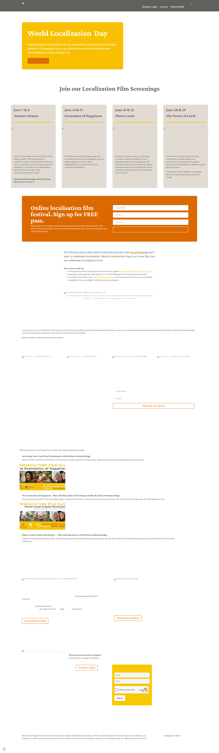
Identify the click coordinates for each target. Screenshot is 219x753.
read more (27, 541)
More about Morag (35, 620)
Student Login (149, 7)
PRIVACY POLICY (171, 738)
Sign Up (120, 698)
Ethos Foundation (43, 606)
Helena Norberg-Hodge (104, 277)
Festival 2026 (177, 7)
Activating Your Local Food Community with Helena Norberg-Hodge (56, 456)
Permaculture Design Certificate (84, 658)
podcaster (77, 609)
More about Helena (128, 618)
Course (163, 7)
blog (62, 609)
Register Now (38, 60)
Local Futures (139, 252)
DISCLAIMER (188, 736)
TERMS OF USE (188, 738)
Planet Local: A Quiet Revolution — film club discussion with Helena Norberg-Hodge (64, 535)
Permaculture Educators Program (135, 271)
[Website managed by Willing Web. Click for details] (4, 749)
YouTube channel (47, 609)
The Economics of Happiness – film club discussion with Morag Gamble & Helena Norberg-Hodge (71, 495)
